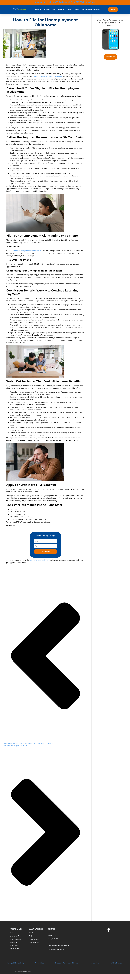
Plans (37, 9)
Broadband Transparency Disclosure (67, 963)
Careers (76, 9)
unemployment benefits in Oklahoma (48, 76)
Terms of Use (39, 963)
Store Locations (49, 9)
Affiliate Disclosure (117, 963)
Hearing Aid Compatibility (15, 963)
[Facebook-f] (108, 930)
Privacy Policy (95, 963)
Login (69, 9)
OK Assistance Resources (91, 9)
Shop (60, 9)
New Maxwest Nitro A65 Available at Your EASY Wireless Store (65, 2)
